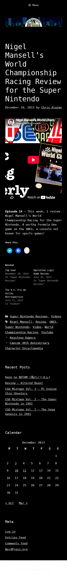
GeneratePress (42, 569)
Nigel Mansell (21, 321)
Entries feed (15, 537)
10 (16, 470)
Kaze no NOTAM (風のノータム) (27, 377)
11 (24, 470)
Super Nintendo (17, 327)
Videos (56, 316)
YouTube (47, 332)
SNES (52, 321)
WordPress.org (16, 549)
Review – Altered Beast (24, 383)
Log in (10, 531)
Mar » (23, 503)
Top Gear (10, 270)
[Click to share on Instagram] (27, 250)
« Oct (9, 503)
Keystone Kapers (23, 337)
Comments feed (16, 543)
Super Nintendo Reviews (29, 316)
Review (41, 321)
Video (37, 327)
